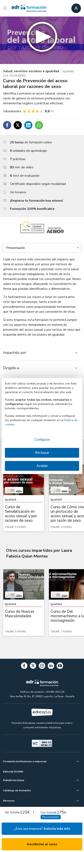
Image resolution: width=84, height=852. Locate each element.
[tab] (42, 352)
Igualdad (68, 71)
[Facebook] (24, 666)
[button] (42, 40)
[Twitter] (33, 666)
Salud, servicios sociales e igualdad (31, 71)
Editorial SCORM (13, 771)
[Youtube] (60, 666)
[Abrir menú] (5, 8)
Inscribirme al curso (42, 844)
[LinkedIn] (51, 666)
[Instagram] (42, 666)
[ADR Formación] (28, 8)
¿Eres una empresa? (42, 828)
